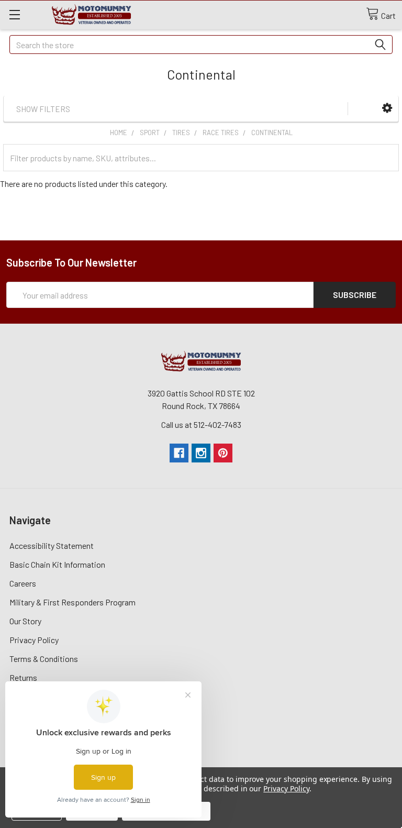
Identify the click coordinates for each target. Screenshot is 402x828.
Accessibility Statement (51, 545)
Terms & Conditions (43, 659)
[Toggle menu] (14, 14)
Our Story (25, 621)
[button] (387, 108)
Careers (22, 583)
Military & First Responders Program (72, 602)
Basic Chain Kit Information (57, 564)
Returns (23, 677)
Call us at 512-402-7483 (201, 424)
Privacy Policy (34, 640)
